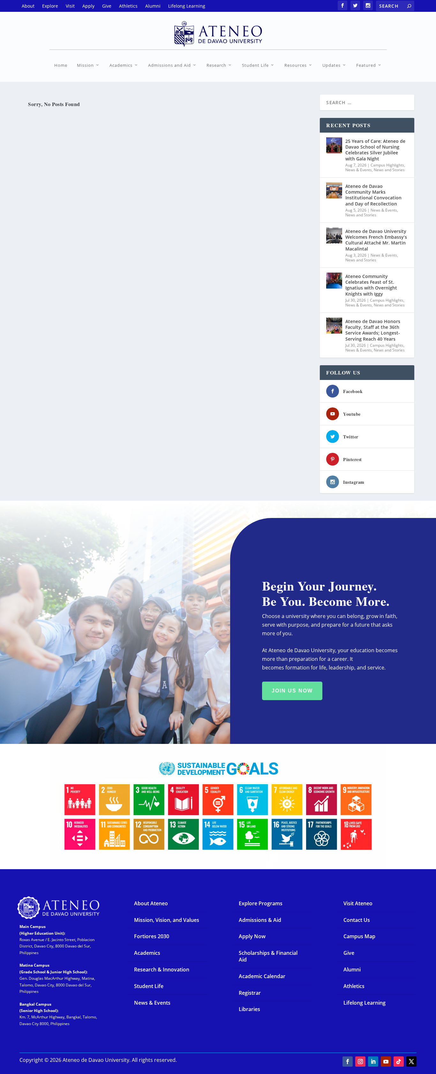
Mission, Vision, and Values (166, 919)
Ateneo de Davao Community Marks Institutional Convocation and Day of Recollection (373, 195)
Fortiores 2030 (151, 936)
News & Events (358, 170)
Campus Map (359, 936)
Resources (295, 65)
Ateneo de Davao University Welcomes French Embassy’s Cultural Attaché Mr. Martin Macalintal (376, 240)
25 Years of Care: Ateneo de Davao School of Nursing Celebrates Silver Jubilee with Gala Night (375, 150)
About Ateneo (151, 903)
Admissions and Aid (169, 65)
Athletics (354, 986)
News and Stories (389, 170)
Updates (331, 65)
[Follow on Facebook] (347, 1061)
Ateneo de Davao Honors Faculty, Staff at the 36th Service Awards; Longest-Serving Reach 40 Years (372, 330)
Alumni (352, 969)
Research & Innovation (161, 969)
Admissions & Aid (260, 919)
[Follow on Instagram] (360, 1061)
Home (60, 65)
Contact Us (356, 919)
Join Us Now (292, 690)
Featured (366, 65)
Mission (85, 65)
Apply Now (252, 936)
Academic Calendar (262, 976)
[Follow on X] (411, 1061)
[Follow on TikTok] (399, 1061)
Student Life (255, 65)
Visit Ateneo (357, 903)
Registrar (250, 992)
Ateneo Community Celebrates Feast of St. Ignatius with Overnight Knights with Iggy (371, 285)
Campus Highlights (387, 165)
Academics (120, 65)
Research (216, 65)
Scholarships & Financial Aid (268, 956)
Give (348, 952)
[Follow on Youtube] (386, 1061)
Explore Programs (260, 903)
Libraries (249, 1009)
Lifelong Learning (364, 1002)
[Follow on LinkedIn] (373, 1061)
